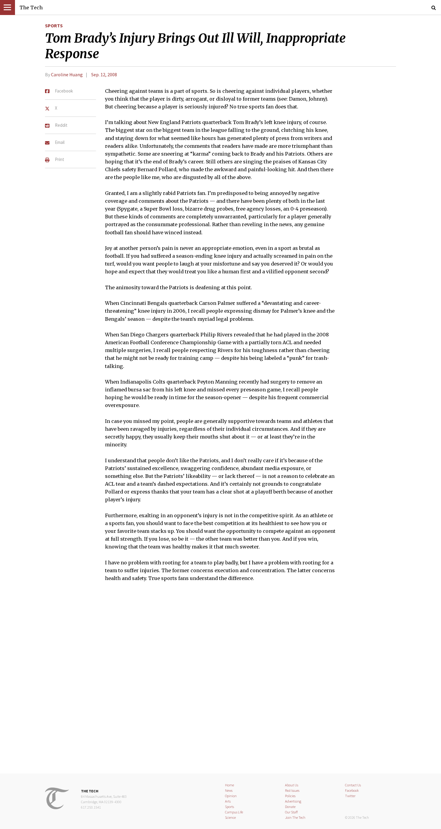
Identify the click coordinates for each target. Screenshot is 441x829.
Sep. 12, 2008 (104, 74)
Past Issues (292, 790)
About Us (291, 785)
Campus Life (234, 812)
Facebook (352, 790)
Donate (290, 806)
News (228, 790)
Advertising (293, 801)
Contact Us (353, 785)
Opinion (231, 796)
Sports (54, 26)
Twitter (350, 796)
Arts (228, 801)
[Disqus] (220, 681)
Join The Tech (295, 817)
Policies (290, 796)
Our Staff (291, 812)
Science (230, 817)
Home (229, 785)
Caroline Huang (67, 74)
